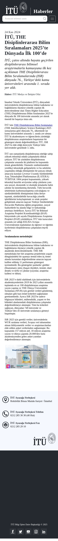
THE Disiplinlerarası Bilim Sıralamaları (33, 125)
